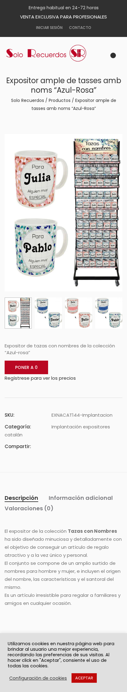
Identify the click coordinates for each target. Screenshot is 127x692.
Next (73, 283)
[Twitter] (64, 446)
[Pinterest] (75, 446)
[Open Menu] (119, 57)
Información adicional (81, 498)
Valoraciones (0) (29, 508)
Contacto (80, 27)
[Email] (86, 446)
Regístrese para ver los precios (40, 378)
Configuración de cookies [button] (38, 678)
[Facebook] (53, 446)
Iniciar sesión (49, 27)
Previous (53, 283)
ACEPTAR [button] (84, 678)
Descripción (21, 498)
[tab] (21, 498)
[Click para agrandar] (113, 142)
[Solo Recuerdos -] (51, 53)
